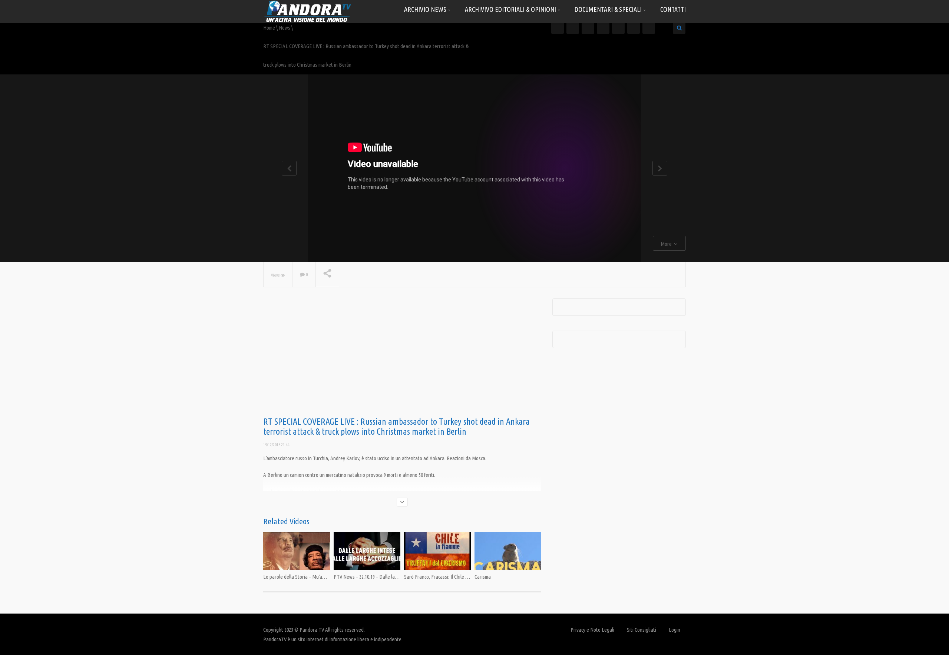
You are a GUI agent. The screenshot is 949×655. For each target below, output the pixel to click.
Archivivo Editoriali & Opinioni (511, 9)
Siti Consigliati (641, 629)
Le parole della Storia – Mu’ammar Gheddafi (308, 577)
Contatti (673, 9)
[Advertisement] (402, 358)
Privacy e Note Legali (592, 629)
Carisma (482, 577)
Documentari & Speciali (609, 9)
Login (674, 629)
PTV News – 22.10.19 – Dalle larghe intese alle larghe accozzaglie (400, 577)
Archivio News (426, 9)
